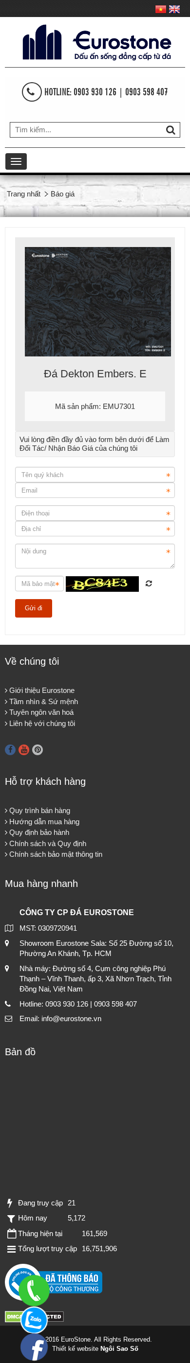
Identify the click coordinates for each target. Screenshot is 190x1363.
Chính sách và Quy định (46, 843)
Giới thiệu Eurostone (41, 690)
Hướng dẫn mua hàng (43, 821)
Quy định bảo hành (38, 832)
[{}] (95, 41)
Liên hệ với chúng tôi (41, 723)
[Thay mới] (149, 583)
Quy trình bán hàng (38, 810)
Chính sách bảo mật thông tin (54, 854)
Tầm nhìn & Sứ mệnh (42, 701)
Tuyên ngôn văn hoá (40, 712)
